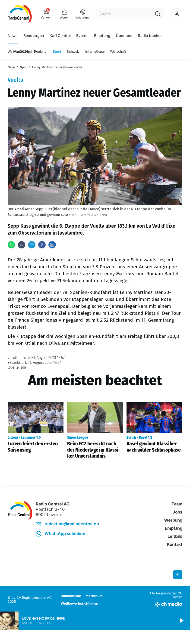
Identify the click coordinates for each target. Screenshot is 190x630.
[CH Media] (162, 603)
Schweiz (73, 51)
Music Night (24, 51)
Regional (40, 51)
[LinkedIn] (52, 244)
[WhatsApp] (11, 244)
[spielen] (181, 620)
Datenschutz (71, 596)
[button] (83, 13)
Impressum (94, 596)
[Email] (31, 244)
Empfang (102, 35)
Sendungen (33, 35)
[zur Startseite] (20, 14)
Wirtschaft (118, 51)
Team (176, 504)
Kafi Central (60, 35)
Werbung (173, 520)
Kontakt (174, 544)
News (13, 35)
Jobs (177, 512)
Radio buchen (150, 35)
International (94, 51)
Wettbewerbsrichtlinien (79, 603)
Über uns (124, 35)
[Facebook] (42, 244)
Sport (57, 51)
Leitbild (175, 536)
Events (82, 35)
